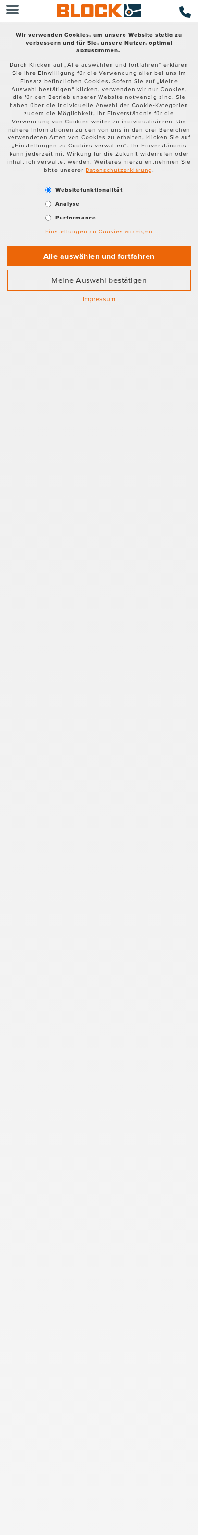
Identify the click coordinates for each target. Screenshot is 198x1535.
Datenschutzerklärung (119, 170)
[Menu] (12, 11)
